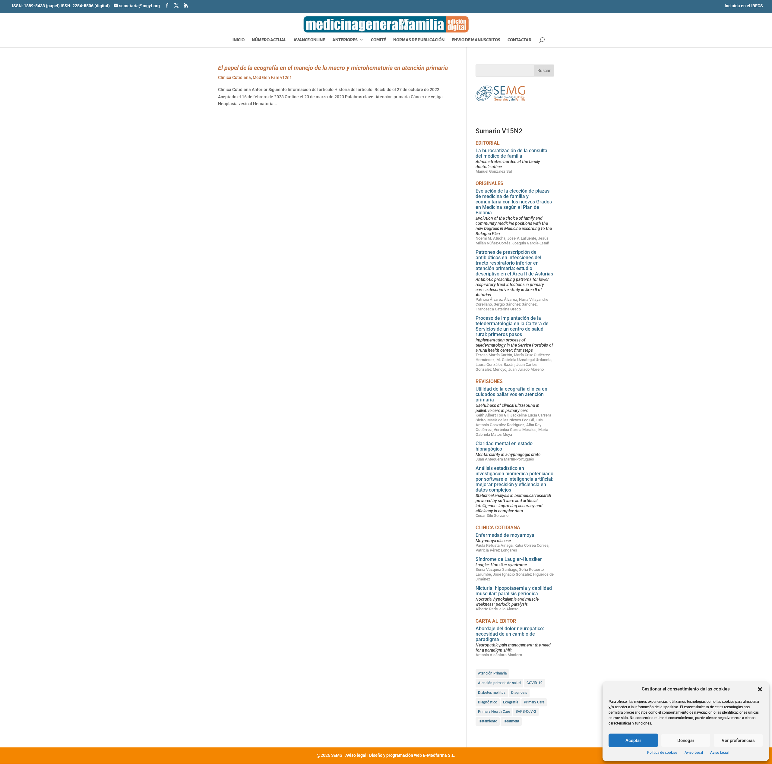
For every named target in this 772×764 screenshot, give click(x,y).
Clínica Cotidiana (234, 77)
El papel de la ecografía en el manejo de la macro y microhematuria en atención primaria (333, 67)
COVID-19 (535, 683)
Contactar (519, 40)
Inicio (239, 40)
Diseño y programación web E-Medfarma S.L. (412, 755)
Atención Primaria (492, 673)
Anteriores (345, 40)
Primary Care (534, 702)
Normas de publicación (419, 40)
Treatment (511, 721)
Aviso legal (355, 755)
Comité (378, 40)
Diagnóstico (487, 702)
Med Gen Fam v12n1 (272, 77)
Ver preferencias (738, 740)
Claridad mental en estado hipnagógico (504, 446)
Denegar (685, 740)
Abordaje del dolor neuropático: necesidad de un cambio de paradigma (510, 634)
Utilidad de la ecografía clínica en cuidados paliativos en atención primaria (511, 394)
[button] (760, 689)
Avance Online (309, 40)
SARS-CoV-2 (526, 711)
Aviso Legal (694, 752)
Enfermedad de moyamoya (505, 535)
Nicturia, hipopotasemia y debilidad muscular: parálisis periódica (514, 590)
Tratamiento (487, 721)
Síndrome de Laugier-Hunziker (509, 559)
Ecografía (510, 702)
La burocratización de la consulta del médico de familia (511, 153)
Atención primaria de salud (499, 683)
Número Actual (269, 40)
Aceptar (633, 740)
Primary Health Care (494, 711)
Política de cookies (662, 752)
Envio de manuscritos (476, 40)
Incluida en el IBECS (744, 5)
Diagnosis (519, 692)
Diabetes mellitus (491, 692)
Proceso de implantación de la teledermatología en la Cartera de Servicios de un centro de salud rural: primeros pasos (512, 326)
